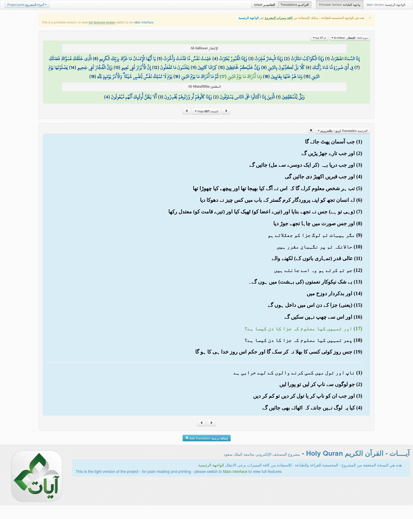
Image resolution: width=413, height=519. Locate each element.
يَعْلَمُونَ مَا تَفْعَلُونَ (175, 67)
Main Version (386, 4)
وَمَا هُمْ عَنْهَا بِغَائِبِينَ (286, 76)
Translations (294, 4)
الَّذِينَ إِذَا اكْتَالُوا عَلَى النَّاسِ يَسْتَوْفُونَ (247, 97)
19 (92, 76)
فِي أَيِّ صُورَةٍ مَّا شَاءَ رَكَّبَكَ (332, 67)
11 (193, 67)
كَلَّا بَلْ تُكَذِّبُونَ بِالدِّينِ (286, 67)
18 (177, 76)
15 (307, 76)
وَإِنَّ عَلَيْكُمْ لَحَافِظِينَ (243, 67)
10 (221, 67)
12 (155, 67)
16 (266, 76)
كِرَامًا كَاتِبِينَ (207, 67)
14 (72, 67)
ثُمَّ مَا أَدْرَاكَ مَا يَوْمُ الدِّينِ (200, 76)
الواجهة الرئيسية (249, 18)
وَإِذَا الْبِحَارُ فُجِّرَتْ (269, 58)
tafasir (264, 4)
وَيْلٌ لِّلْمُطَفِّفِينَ (293, 97)
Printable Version (339, 4)
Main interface (144, 22)
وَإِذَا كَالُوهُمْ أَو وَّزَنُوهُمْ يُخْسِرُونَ (188, 97)
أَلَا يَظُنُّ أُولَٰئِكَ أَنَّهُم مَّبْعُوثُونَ (134, 97)
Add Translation (208, 438)
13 (117, 67)
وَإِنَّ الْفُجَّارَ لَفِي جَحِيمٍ (94, 67)
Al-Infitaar (350, 38)
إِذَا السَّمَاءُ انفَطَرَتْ (345, 58)
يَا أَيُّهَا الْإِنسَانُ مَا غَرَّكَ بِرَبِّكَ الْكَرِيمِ (127, 58)
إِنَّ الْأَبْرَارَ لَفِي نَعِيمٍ (136, 67)
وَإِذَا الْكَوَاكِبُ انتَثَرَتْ (307, 58)
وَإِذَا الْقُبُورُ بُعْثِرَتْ (233, 58)
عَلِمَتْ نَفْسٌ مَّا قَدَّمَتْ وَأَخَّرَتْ (187, 58)
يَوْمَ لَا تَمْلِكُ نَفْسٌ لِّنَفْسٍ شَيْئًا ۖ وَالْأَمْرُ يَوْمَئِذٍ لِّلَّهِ (134, 76)
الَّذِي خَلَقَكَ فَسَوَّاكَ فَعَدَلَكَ (70, 58)
